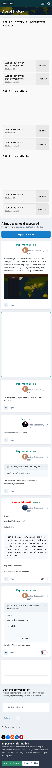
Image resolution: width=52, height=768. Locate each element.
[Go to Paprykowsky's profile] (25, 250)
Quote (12, 305)
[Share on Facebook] (8, 737)
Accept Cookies (13, 763)
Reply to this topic (26, 234)
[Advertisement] (26, 340)
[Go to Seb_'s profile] (25, 424)
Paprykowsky (9, 227)
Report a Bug (37, 227)
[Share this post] (47, 250)
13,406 (37, 503)
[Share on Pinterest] (21, 737)
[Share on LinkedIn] (17, 737)
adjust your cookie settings (36, 750)
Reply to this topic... (16, 707)
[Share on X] (3, 737)
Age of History (13, 11)
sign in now (15, 696)
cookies (19, 747)
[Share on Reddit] (12, 737)
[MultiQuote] (6, 305)
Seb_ (35, 467)
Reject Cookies (31, 763)
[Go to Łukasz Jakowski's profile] (25, 507)
